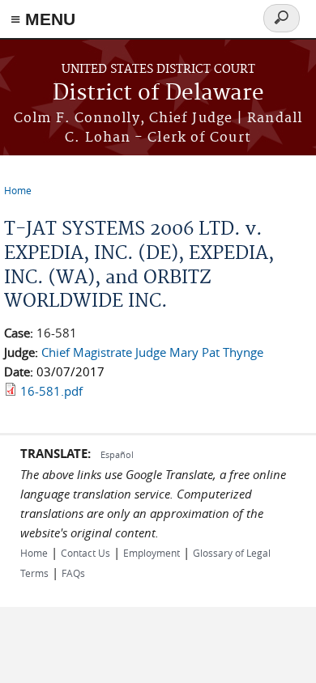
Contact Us (85, 552)
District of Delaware (158, 93)
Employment (151, 552)
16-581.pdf (51, 391)
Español (117, 454)
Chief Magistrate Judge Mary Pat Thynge (152, 352)
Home (18, 190)
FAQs (73, 572)
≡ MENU (43, 19)
